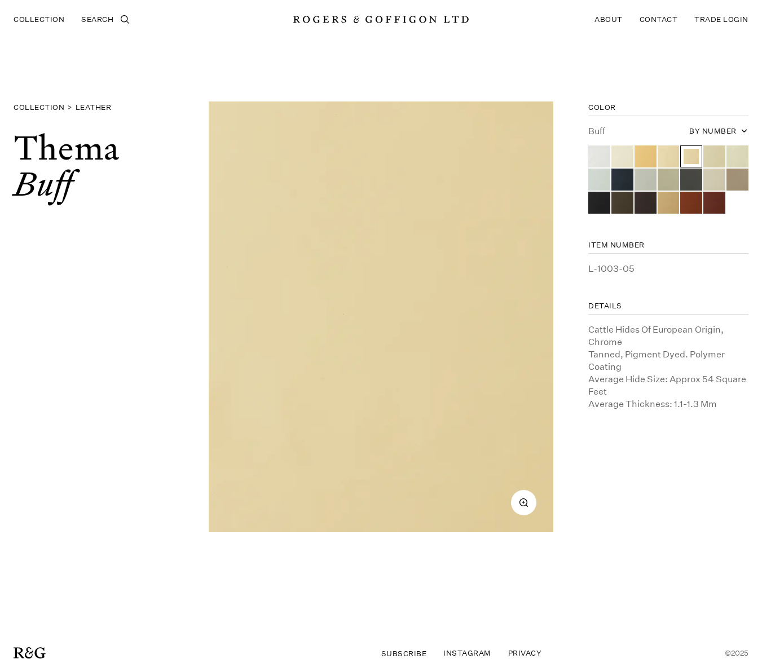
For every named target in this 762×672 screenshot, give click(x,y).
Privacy (525, 653)
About (608, 19)
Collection (39, 19)
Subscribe (404, 653)
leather (94, 107)
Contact (659, 19)
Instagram (467, 653)
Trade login (721, 19)
